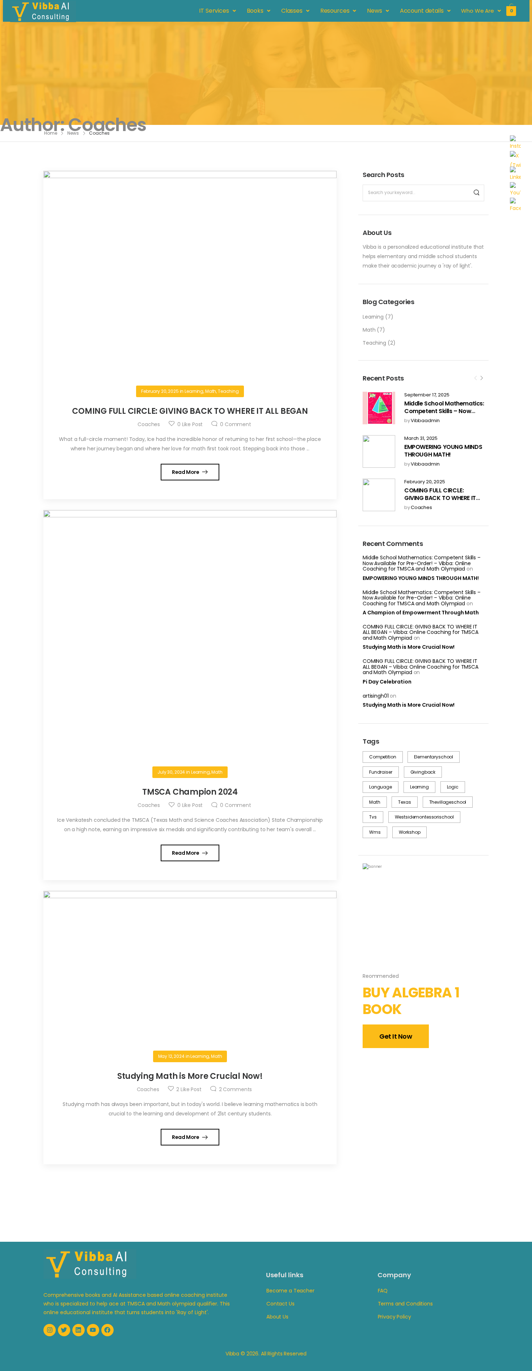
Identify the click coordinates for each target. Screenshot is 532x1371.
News (374, 11)
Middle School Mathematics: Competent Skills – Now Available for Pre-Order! (444, 411)
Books (255, 11)
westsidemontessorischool (424, 817)
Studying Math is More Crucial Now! (409, 647)
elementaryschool (433, 757)
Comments (235, 1089)
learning (419, 787)
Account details (422, 11)
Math (369, 329)
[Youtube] (93, 1330)
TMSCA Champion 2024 (190, 792)
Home (50, 133)
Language (380, 787)
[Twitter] (64, 1330)
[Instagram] (49, 1330)
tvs (373, 817)
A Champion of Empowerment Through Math (421, 612)
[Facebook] (107, 1330)
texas (404, 802)
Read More (186, 472)
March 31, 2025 (421, 439)
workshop (410, 832)
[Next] (481, 378)
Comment (235, 424)
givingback (423, 772)
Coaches (421, 508)
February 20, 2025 (424, 482)
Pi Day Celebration (387, 681)
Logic (453, 787)
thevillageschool (447, 802)
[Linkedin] (78, 1330)
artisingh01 (375, 695)
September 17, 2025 (426, 395)
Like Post (190, 424)
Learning (373, 316)
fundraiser (380, 772)
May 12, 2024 (171, 1056)
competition (382, 757)
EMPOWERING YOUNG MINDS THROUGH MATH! (443, 451)
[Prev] (475, 378)
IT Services (214, 11)
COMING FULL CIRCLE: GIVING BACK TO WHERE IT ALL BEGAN (440, 498)
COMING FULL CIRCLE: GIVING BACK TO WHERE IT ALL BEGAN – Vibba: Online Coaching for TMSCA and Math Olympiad (420, 632)
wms (375, 832)
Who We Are (477, 10)
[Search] (476, 192)
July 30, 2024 (171, 772)
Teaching (374, 342)
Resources (335, 11)
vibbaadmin (425, 421)
